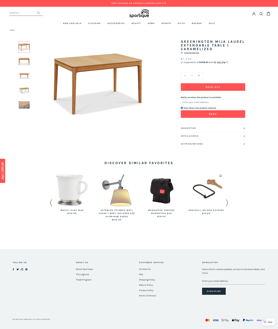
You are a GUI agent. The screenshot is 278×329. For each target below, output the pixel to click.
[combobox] (23, 13)
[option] (24, 47)
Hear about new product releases (200, 108)
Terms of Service (147, 295)
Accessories (116, 23)
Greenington (191, 53)
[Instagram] (22, 269)
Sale (212, 23)
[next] (138, 87)
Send (213, 114)
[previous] (57, 87)
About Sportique (84, 269)
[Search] (261, 13)
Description (188, 128)
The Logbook (82, 274)
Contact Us (145, 269)
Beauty (136, 23)
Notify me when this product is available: (201, 97)
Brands (197, 23)
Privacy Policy (146, 290)
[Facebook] (13, 269)
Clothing (94, 23)
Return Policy (146, 285)
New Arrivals (72, 23)
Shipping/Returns (192, 144)
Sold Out (213, 87)
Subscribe (214, 291)
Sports (166, 23)
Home (151, 23)
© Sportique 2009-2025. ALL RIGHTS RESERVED (31, 319)
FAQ (141, 274)
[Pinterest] (26, 269)
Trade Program (83, 279)
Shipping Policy (147, 279)
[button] (213, 62)
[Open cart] (268, 13)
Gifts (181, 23)
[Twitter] (18, 269)
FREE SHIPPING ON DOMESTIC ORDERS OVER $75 (139, 3)
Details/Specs (190, 136)
